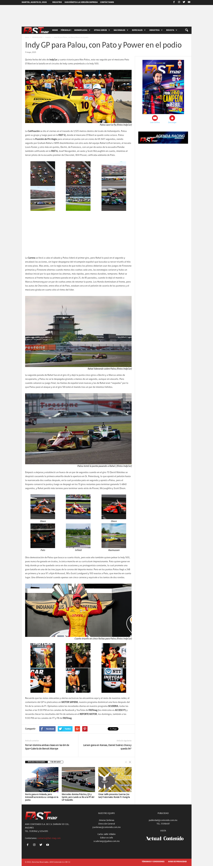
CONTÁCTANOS (107, 2)
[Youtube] (189, 2)
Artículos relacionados (36, 762)
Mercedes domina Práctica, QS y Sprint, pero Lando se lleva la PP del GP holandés (78, 797)
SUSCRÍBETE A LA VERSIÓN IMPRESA (81, 2)
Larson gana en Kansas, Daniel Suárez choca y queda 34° (107, 747)
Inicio (27, 37)
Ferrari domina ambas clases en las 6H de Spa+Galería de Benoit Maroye (47, 747)
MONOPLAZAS (37, 37)
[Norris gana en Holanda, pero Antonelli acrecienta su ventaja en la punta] (41, 779)
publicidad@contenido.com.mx (163, 820)
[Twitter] (184, 2)
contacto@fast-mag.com (49, 838)
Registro (57, 2)
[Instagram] (179, 2)
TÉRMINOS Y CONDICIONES (153, 862)
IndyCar (48, 37)
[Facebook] (174, 2)
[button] (186, 30)
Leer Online (155, 123)
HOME (55, 30)
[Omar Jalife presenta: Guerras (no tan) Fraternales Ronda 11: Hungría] (115, 779)
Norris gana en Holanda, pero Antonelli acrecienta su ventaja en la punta (41, 797)
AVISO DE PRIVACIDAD (177, 862)
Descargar (172, 123)
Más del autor (55, 762)
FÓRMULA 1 (66, 30)
